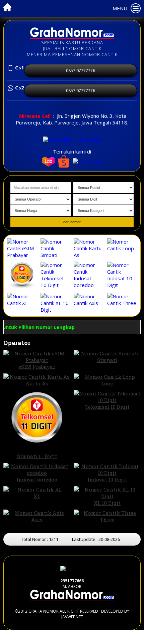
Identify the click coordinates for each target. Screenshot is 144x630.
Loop (107, 383)
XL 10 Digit (107, 503)
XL (36, 496)
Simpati (107, 360)
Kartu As (37, 383)
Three (107, 519)
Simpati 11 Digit (37, 456)
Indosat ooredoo (36, 479)
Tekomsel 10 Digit (107, 406)
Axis (37, 519)
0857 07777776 (80, 70)
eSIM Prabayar (36, 366)
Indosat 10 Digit (107, 479)
